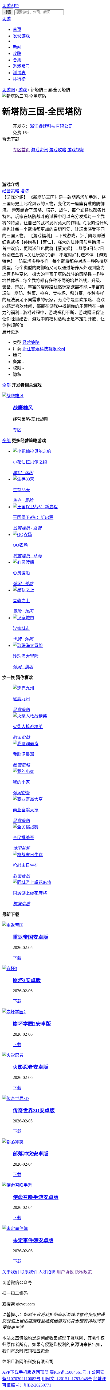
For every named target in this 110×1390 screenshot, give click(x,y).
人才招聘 (47, 1272)
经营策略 (10, 191)
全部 (6, 385)
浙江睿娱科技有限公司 (51, 126)
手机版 (25, 1372)
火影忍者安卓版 (30, 1067)
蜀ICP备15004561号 (68, 1372)
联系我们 (28, 1272)
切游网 (8, 90)
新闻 (17, 47)
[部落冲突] (12, 1142)
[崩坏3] (9, 968)
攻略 (17, 53)
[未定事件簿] (15, 1228)
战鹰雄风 (23, 408)
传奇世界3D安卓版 (34, 1110)
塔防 (24, 191)
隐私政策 (83, 1272)
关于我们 (10, 1272)
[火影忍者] (12, 1055)
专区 (17, 430)
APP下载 (10, 1372)
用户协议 (65, 1272)
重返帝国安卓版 (30, 937)
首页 (17, 29)
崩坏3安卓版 (27, 980)
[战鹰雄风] (12, 396)
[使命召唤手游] (17, 1185)
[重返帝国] (12, 925)
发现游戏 (21, 36)
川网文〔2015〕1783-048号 (67, 1378)
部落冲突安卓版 (30, 1154)
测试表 (19, 72)
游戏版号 (21, 66)
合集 (17, 60)
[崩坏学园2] (14, 1012)
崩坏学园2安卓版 (32, 1024)
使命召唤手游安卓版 (35, 1197)
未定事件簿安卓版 (33, 1240)
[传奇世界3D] (15, 1098)
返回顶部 (40, 1372)
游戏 (22, 90)
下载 (17, 958)
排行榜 (19, 79)
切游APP (10, 5)
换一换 (8, 677)
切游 (6, 19)
